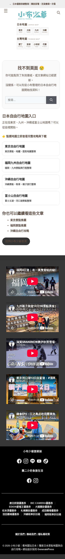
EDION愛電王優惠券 (20, 506)
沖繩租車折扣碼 (32, 514)
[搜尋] (51, 100)
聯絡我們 (31, 534)
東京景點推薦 (18, 220)
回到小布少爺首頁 (16, 241)
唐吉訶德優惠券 (17, 503)
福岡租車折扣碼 (52, 514)
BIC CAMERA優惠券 (41, 503)
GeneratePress (46, 549)
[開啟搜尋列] (58, 12)
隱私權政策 (44, 534)
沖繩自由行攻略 (19, 230)
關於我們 (20, 534)
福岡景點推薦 (18, 225)
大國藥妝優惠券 (43, 506)
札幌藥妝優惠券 (29, 510)
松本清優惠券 (9, 510)
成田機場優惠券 (50, 510)
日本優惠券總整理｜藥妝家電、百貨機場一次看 (34, 4)
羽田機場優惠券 (11, 514)
